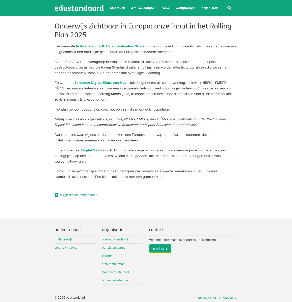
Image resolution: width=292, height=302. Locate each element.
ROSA (165, 7)
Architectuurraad (113, 264)
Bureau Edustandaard (116, 280)
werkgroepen (186, 7)
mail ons (160, 248)
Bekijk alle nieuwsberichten (78, 195)
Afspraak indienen (67, 247)
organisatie (210, 7)
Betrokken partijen (114, 247)
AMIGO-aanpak (143, 7)
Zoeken (229, 8)
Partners (107, 255)
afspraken (117, 7)
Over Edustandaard (115, 239)
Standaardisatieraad (115, 272)
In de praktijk (64, 239)
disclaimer (230, 297)
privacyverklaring (209, 297)
